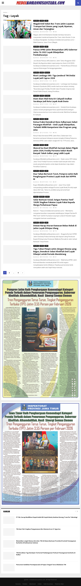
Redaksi (25, 584)
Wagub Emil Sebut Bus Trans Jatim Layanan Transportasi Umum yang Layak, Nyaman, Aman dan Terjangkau (53, 26)
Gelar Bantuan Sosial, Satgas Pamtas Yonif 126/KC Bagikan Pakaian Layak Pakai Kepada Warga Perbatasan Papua (54, 202)
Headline (36, 20)
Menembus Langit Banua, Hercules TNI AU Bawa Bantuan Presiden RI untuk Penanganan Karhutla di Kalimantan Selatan (46, 542)
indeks (41, 20)
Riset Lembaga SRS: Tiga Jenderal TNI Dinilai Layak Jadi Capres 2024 (54, 77)
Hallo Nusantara (48, 584)
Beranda (18, 584)
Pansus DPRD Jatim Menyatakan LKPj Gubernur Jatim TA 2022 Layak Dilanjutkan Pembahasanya (55, 52)
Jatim (46, 20)
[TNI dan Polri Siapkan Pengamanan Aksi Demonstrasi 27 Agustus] (9, 532)
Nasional (47, 72)
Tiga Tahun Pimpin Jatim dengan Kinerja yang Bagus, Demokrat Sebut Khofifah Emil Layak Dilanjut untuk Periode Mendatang (54, 251)
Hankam (36, 196)
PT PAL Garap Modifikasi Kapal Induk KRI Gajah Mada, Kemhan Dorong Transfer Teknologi (46, 517)
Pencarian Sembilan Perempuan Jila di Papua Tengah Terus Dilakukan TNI (41, 564)
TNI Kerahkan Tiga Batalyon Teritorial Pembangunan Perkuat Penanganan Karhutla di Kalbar (45, 554)
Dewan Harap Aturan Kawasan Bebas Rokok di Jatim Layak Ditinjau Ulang (55, 227)
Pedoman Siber (59, 584)
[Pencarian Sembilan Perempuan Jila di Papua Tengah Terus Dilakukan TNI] (9, 567)
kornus (37, 32)
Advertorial (32, 584)
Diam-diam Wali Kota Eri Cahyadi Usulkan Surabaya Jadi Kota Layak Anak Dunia (52, 100)
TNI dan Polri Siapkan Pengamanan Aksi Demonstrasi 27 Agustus (38, 529)
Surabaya (47, 95)
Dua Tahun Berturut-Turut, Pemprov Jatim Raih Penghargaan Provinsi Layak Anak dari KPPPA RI (55, 176)
